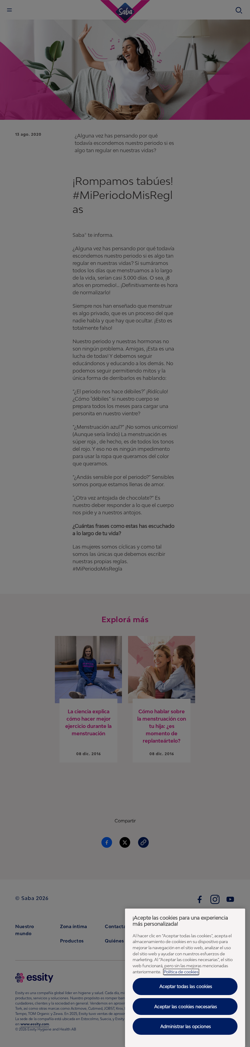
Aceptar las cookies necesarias (185, 1006)
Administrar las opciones (185, 1026)
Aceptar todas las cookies (185, 986)
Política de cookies (181, 971)
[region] (185, 978)
